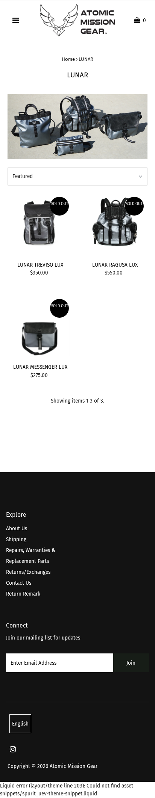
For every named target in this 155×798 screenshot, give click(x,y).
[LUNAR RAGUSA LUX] (114, 225)
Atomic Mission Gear (73, 766)
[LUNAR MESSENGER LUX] (40, 327)
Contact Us (18, 583)
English (20, 724)
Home (68, 59)
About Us (16, 528)
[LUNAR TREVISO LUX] (40, 225)
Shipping (16, 539)
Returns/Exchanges (28, 572)
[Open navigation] (16, 20)
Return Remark (23, 594)
